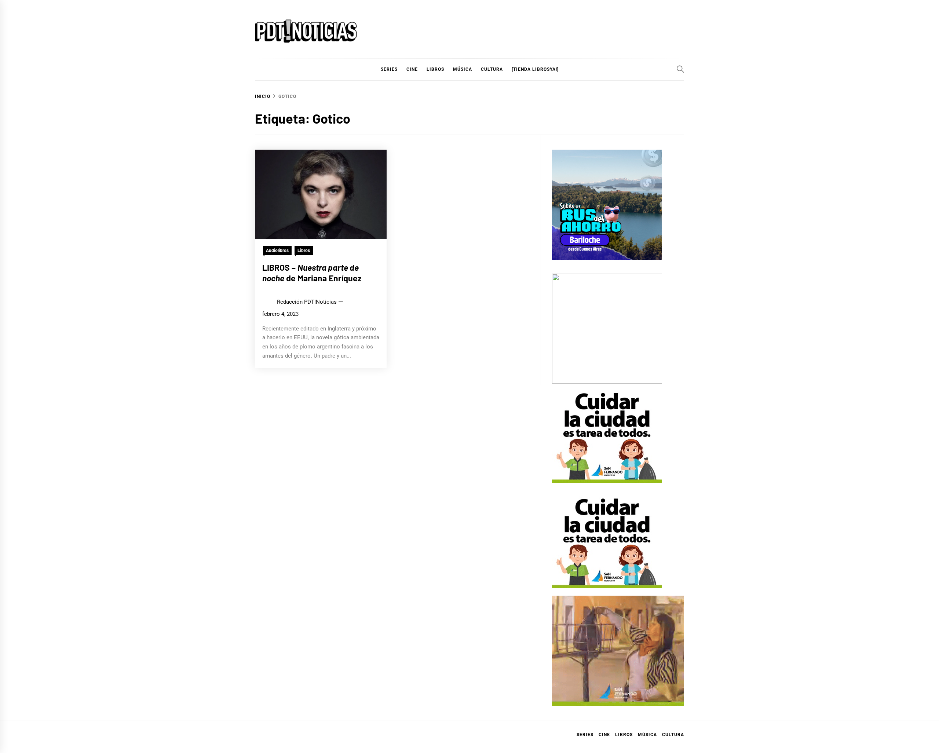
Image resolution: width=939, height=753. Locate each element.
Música (647, 734)
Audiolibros (277, 250)
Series (585, 734)
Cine (412, 69)
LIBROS (435, 69)
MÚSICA (462, 69)
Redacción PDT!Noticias (307, 302)
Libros (303, 250)
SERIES (389, 69)
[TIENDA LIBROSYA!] (535, 69)
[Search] (680, 69)
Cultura (492, 69)
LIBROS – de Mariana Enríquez (312, 273)
